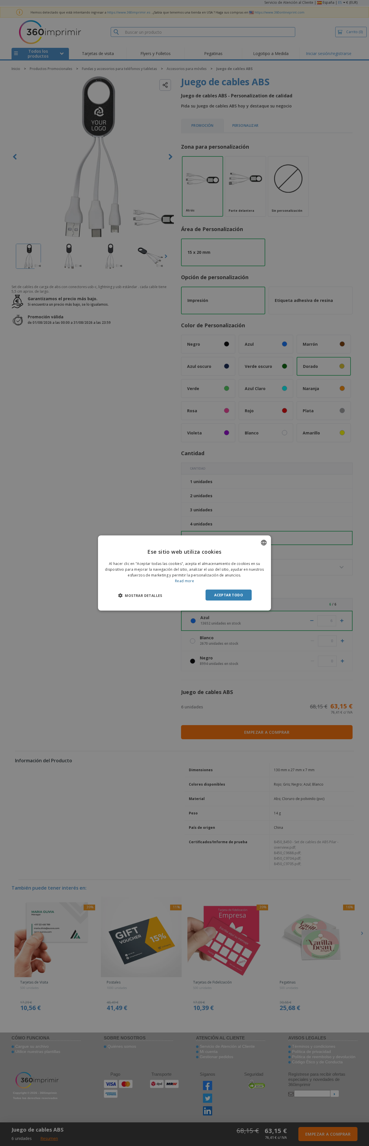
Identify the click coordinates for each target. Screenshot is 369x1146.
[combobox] (264, 543)
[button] (140, 595)
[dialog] (184, 573)
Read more (184, 580)
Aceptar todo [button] (228, 594)
